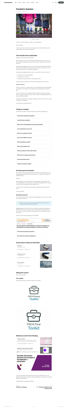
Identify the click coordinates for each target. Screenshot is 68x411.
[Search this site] (53, 2)
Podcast (23, 2)
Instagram (32, 2)
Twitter (37, 2)
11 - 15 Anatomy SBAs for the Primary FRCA (44, 387)
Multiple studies (19, 208)
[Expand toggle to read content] (50, 115)
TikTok (28, 2)
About (16, 2)
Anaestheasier (8, 2)
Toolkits (19, 2)
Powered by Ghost (61, 406)
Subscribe (61, 2)
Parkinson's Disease (21, 386)
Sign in (56, 2)
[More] (40, 2)
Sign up (34, 406)
